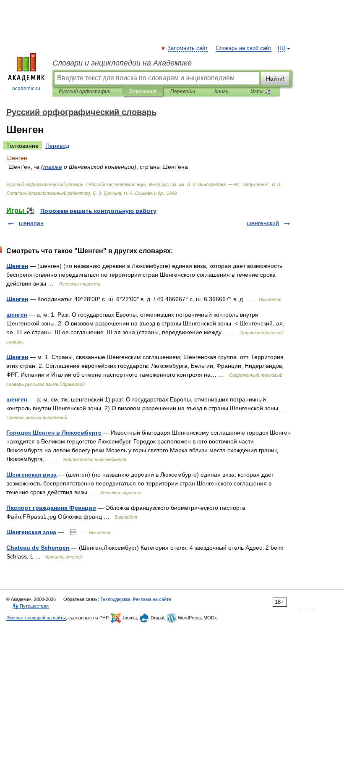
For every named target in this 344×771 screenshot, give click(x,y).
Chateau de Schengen (38, 547)
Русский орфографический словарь (87, 91)
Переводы (182, 91)
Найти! (275, 78)
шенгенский (263, 223)
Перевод (57, 145)
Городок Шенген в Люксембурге (54, 432)
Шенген (17, 265)
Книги (221, 91)
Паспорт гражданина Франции (51, 507)
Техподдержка (115, 599)
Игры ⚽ (260, 91)
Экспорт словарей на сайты (36, 617)
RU (281, 48)
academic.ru (26, 89)
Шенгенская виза (31, 474)
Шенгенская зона (31, 532)
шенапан (31, 223)
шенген (16, 314)
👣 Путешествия (31, 605)
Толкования (142, 91)
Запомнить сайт (188, 48)
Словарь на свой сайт (243, 48)
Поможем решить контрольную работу (98, 210)
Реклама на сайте (152, 599)
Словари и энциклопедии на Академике (122, 63)
